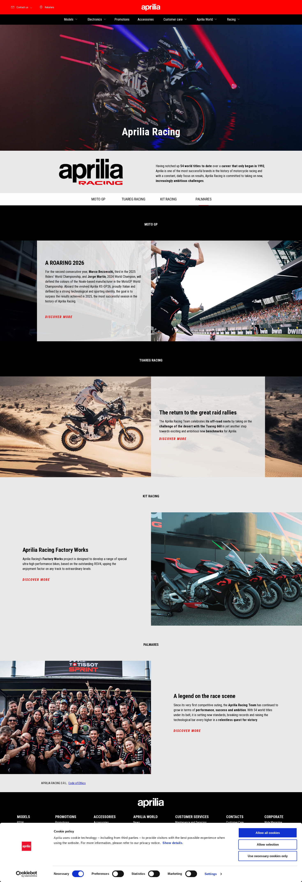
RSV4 (20, 822)
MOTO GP (98, 199)
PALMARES (204, 199)
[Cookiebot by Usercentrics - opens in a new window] (27, 874)
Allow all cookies (268, 833)
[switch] (118, 873)
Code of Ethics (77, 783)
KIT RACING (168, 199)
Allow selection (268, 844)
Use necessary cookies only (268, 856)
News (136, 822)
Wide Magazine (273, 822)
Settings (211, 874)
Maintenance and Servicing (190, 822)
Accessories (101, 822)
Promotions (62, 822)
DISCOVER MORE (59, 317)
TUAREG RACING (133, 199)
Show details (172, 843)
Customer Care (235, 822)
